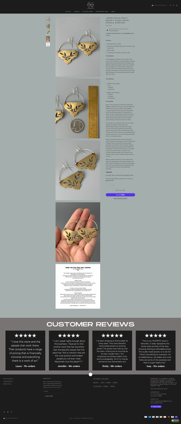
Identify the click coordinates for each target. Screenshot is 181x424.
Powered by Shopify (88, 418)
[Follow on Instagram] (7, 412)
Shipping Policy (8, 381)
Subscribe (49, 396)
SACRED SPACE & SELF (102, 11)
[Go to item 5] (48, 44)
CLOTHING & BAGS (87, 11)
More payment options (120, 198)
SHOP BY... (69, 11)
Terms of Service (8, 378)
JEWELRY (76, 11)
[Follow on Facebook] (4, 412)
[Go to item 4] (48, 38)
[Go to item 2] (48, 26)
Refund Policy (7, 384)
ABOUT (113, 11)
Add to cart (120, 190)
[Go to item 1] (48, 19)
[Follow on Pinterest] (11, 412)
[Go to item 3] (48, 32)
